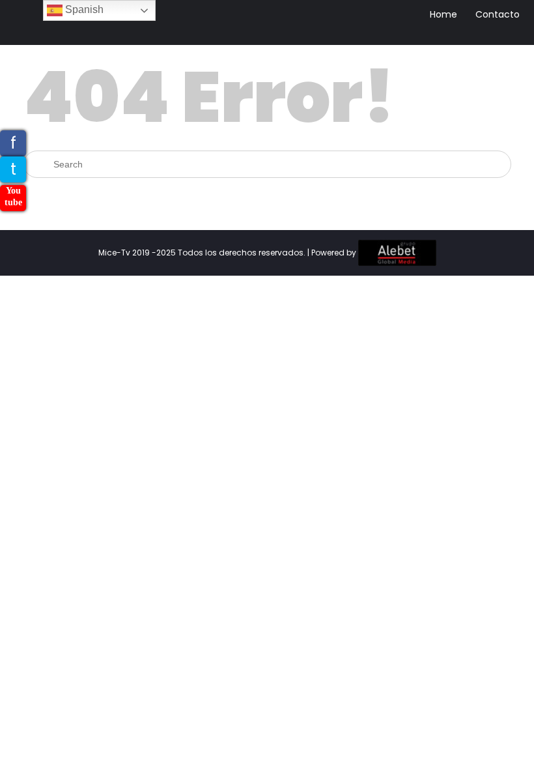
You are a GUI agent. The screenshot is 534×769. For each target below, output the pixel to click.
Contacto (497, 14)
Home (443, 14)
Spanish (83, 9)
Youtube (13, 196)
